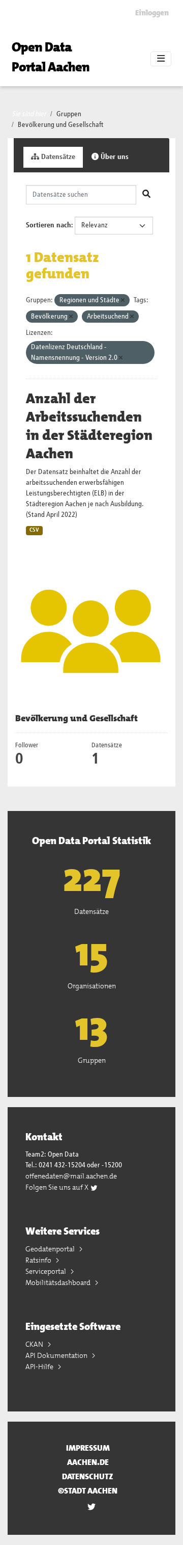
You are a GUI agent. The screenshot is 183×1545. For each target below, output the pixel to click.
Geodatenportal (50, 1248)
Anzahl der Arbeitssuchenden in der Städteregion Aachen (89, 426)
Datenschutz (87, 1476)
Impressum (88, 1448)
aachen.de (88, 1462)
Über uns (114, 157)
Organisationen (92, 985)
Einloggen (152, 13)
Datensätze (57, 157)
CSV (34, 530)
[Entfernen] (123, 300)
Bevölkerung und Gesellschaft (61, 124)
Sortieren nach (48, 225)
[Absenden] (146, 194)
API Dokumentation (57, 1355)
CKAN (35, 1344)
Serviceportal (46, 1271)
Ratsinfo (39, 1260)
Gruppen (68, 114)
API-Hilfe (40, 1366)
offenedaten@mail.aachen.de (71, 1176)
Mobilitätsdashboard (58, 1282)
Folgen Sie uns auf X (57, 1187)
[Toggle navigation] (160, 59)
